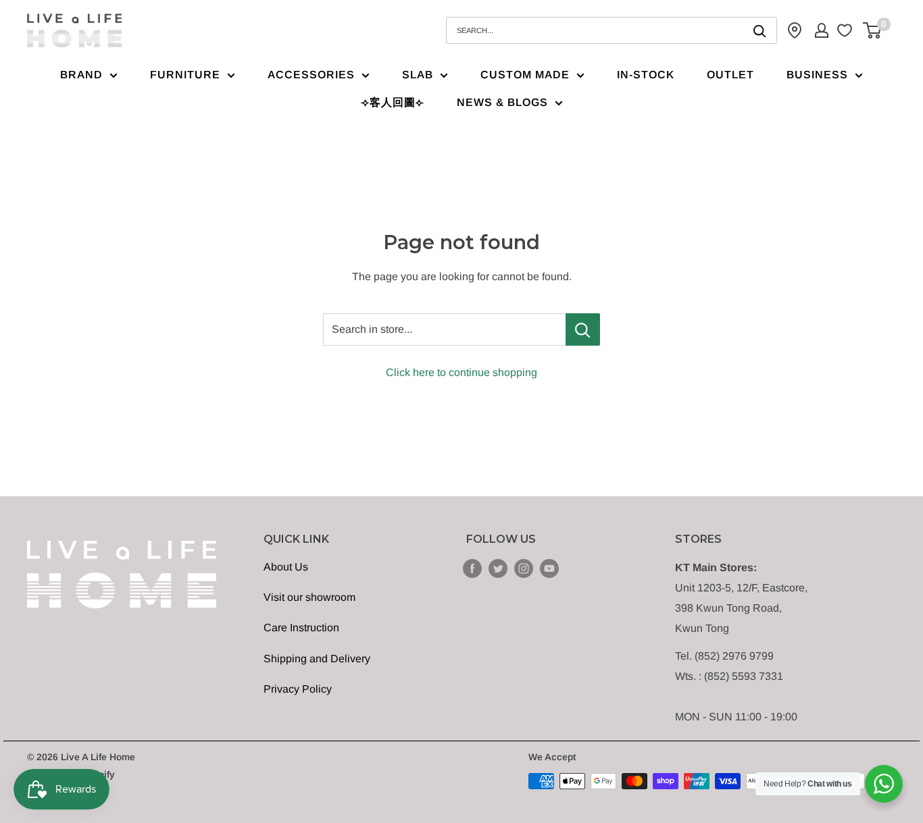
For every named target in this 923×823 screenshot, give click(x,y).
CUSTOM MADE (525, 74)
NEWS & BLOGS (502, 102)
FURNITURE (185, 74)
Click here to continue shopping (461, 372)
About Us (286, 567)
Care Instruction (301, 627)
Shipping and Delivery (317, 658)
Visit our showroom (309, 597)
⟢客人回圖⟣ (392, 102)
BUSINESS (817, 74)
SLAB (417, 74)
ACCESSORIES (311, 74)
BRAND (81, 74)
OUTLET (730, 74)
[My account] (821, 30)
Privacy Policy (298, 689)
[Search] (760, 30)
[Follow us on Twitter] (498, 568)
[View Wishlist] (846, 30)
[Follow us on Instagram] (523, 568)
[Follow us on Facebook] (472, 568)
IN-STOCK (645, 74)
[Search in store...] (583, 329)
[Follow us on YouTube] (549, 568)
